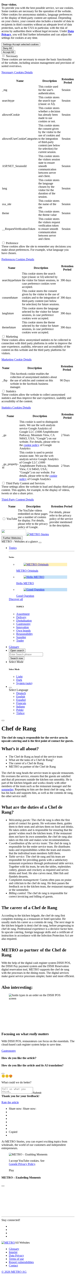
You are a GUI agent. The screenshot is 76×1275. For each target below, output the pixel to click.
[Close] (40, 542)
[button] (13, 547)
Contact (13, 1265)
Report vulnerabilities (21, 1262)
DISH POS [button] (63, 962)
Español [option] (21, 699)
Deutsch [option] (21, 693)
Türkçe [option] (20, 713)
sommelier (7, 789)
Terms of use (16, 1258)
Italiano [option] (20, 706)
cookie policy (31, 445)
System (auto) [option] (24, 683)
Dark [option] (19, 679)
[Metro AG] (21, 534)
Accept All (8, 52)
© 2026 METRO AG (14, 1271)
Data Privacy (16, 1255)
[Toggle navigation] (2, 720)
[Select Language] (10, 687)
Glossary (14, 1248)
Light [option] (19, 676)
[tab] (38, 72)
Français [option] (21, 703)
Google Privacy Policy (22, 1164)
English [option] (20, 696)
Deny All (7, 48)
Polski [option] (19, 709)
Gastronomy (8, 1050)
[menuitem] (45, 693)
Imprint (13, 1252)
